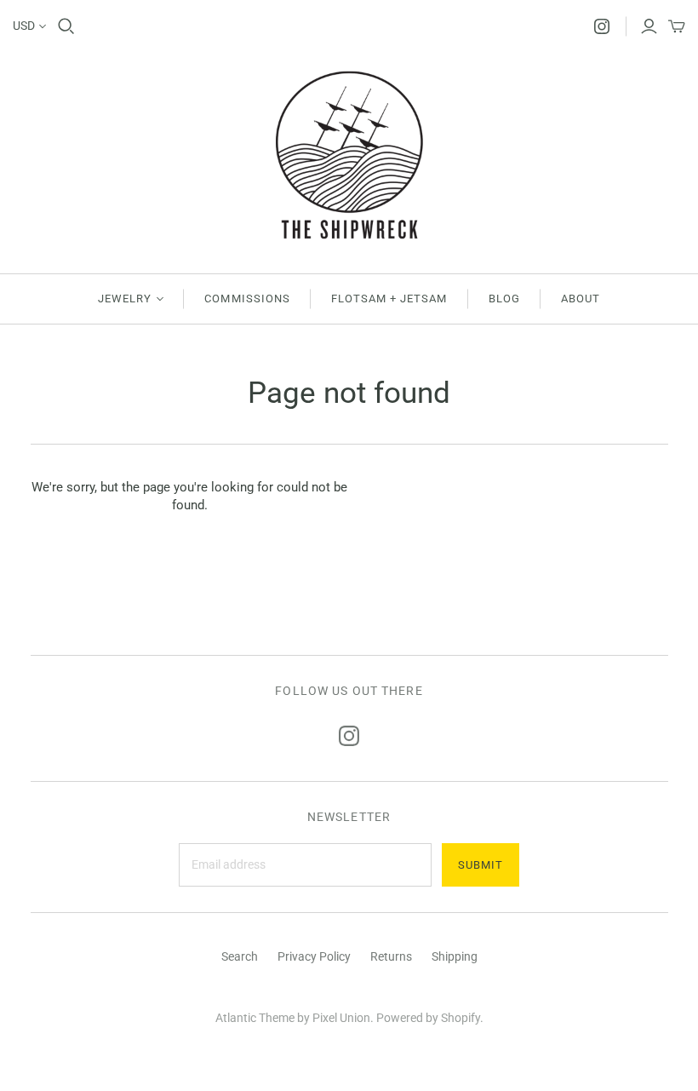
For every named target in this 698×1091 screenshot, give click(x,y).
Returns (391, 956)
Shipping (455, 956)
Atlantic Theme (255, 1018)
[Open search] (66, 26)
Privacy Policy (314, 956)
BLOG (504, 298)
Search (239, 956)
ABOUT (580, 298)
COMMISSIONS (246, 298)
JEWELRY (125, 298)
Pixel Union (341, 1018)
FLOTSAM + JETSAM (389, 298)
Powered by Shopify (428, 1018)
